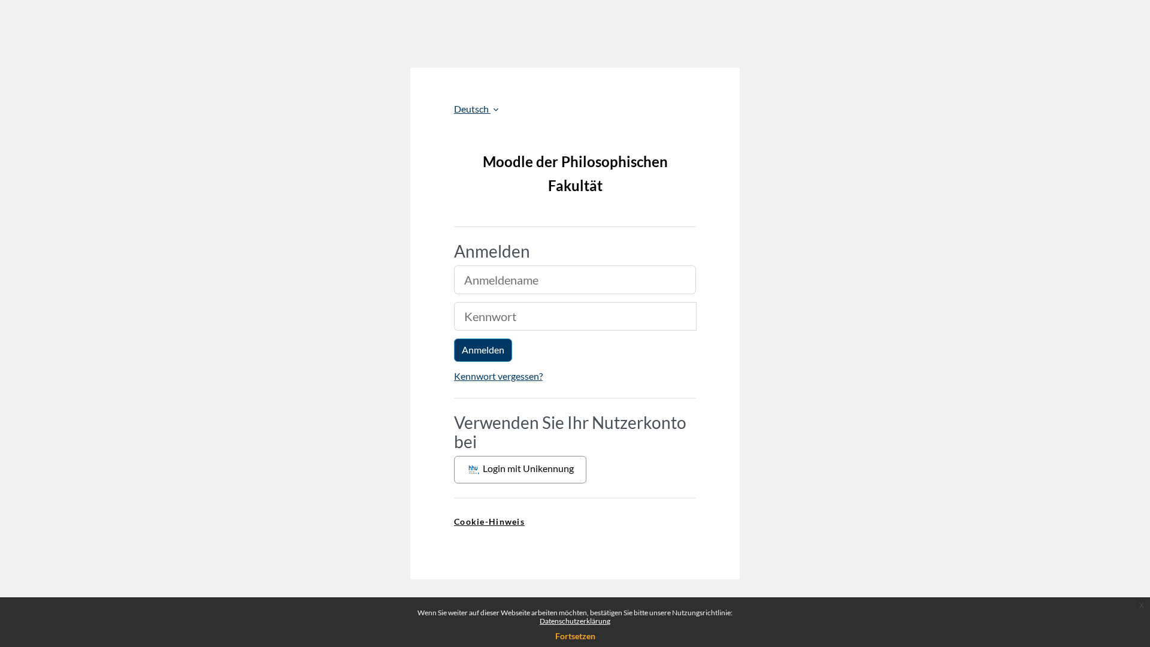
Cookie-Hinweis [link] (489, 521)
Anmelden (483, 349)
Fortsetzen (575, 636)
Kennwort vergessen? (498, 376)
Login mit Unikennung (527, 468)
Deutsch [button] (472, 108)
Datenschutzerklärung (575, 620)
